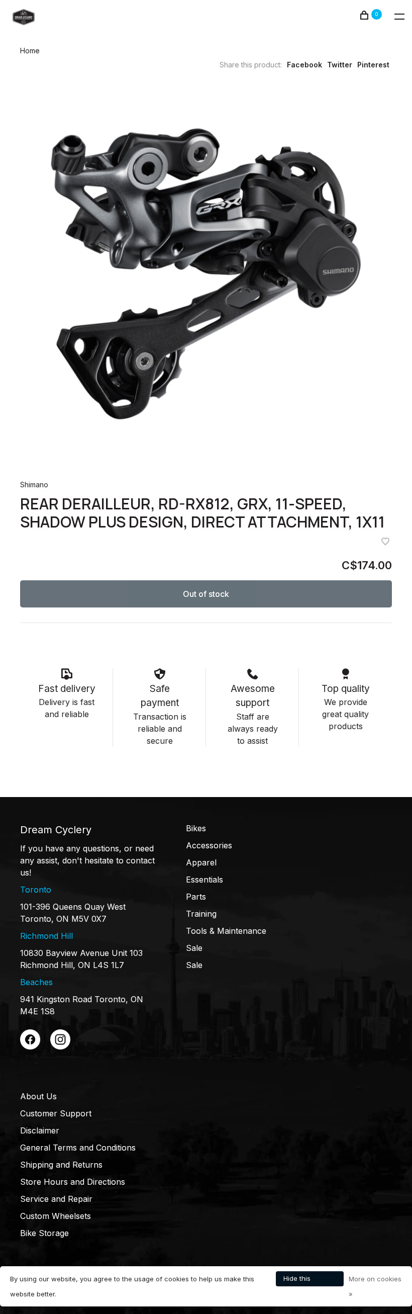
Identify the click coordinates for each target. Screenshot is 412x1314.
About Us (38, 1096)
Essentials (204, 879)
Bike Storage (44, 1233)
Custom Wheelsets (55, 1216)
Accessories (209, 845)
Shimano (34, 484)
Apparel (201, 862)
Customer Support (55, 1113)
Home (30, 50)
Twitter (339, 64)
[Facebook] (30, 1046)
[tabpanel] (206, 274)
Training (201, 914)
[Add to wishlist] (385, 542)
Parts (196, 897)
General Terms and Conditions (78, 1148)
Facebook (304, 64)
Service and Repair (56, 1199)
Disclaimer (39, 1130)
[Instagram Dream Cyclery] (60, 1046)
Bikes (196, 828)
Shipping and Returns (61, 1165)
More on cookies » (375, 1286)
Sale (194, 948)
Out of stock (206, 594)
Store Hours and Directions (72, 1182)
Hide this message (297, 1280)
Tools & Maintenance (226, 931)
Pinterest (373, 64)
